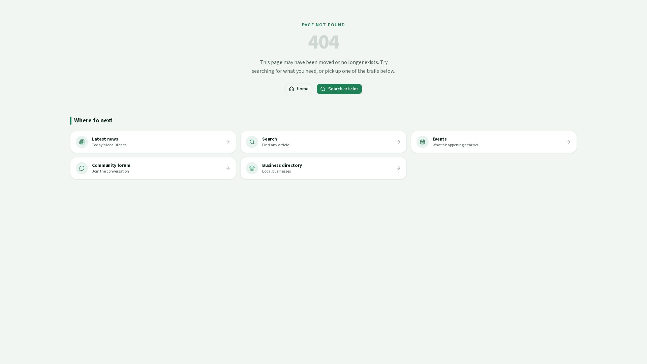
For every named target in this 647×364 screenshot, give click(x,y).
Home (303, 89)
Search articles (343, 89)
